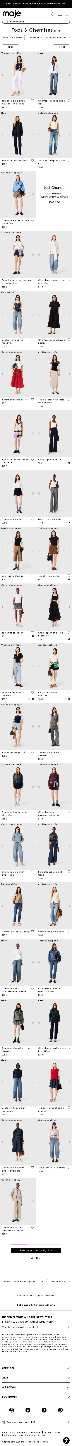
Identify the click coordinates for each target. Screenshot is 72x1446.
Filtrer (61, 46)
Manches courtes (56, 37)
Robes (6, 1281)
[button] (52, 14)
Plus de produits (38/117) (36, 1250)
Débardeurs (35, 37)
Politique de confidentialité (25, 1432)
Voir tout (36, 1258)
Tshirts (43, 1281)
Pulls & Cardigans (24, 1281)
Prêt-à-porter (24, 1295)
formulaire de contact (16, 1351)
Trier (10, 46)
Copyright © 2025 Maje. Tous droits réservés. (25, 1442)
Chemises (18, 37)
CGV (4, 1432)
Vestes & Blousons (61, 1281)
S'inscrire (67, 1327)
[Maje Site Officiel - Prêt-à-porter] (11, 13)
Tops (5, 37)
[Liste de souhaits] (32, 100)
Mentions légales (36, 1435)
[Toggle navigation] (67, 14)
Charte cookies (52, 1432)
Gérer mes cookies (13, 1435)
